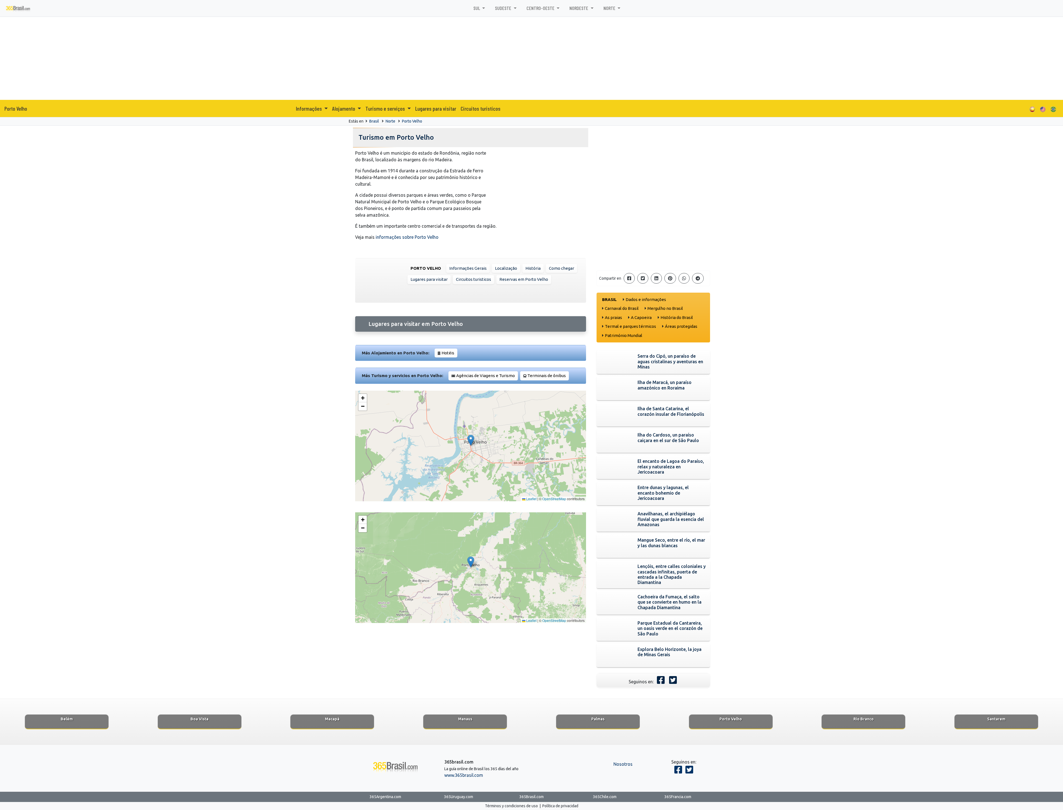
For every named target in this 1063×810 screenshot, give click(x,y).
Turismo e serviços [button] (385, 108)
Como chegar (561, 268)
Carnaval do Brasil (622, 308)
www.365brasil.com (463, 775)
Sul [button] (477, 8)
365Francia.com (677, 797)
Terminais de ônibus (546, 375)
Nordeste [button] (579, 8)
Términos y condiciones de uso (511, 806)
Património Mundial (623, 335)
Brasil (374, 121)
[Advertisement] (531, 58)
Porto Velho (15, 108)
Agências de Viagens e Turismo (485, 375)
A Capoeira (641, 317)
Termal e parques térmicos (630, 326)
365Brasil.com (531, 797)
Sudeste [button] (503, 8)
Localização (506, 268)
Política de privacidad (560, 806)
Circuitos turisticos (480, 108)
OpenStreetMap (554, 498)
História (533, 268)
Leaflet (530, 498)
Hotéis (448, 353)
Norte (390, 121)
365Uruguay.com (458, 797)
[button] (470, 440)
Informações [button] (309, 108)
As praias (613, 317)
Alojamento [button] (344, 108)
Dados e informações (646, 299)
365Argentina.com (385, 797)
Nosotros (623, 764)
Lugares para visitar (435, 108)
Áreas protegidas (681, 326)
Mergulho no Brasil (665, 308)
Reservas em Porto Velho (523, 279)
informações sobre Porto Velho (407, 237)
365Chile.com (604, 797)
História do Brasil (676, 317)
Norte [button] (609, 8)
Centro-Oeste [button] (541, 8)
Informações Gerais (468, 268)
